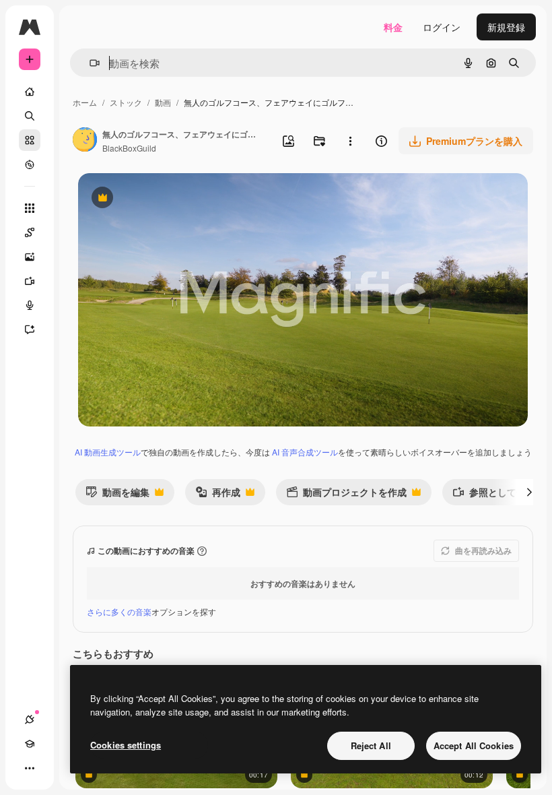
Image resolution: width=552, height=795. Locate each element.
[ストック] (29, 140)
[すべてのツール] (29, 208)
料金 (393, 27)
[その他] (29, 768)
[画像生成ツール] (29, 256)
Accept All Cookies (474, 745)
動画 (163, 102)
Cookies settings (125, 744)
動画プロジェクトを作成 (346, 495)
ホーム (85, 102)
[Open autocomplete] (89, 63)
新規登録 (506, 27)
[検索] (29, 116)
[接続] (29, 719)
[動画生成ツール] (29, 281)
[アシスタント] (29, 329)
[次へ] (529, 492)
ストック (126, 102)
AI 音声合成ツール (305, 451)
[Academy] (29, 744)
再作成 (217, 495)
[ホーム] (29, 91)
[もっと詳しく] (29, 164)
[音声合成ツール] (29, 305)
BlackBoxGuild (129, 148)
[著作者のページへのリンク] (85, 140)
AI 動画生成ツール (108, 451)
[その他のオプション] (350, 140)
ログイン (441, 27)
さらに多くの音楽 (119, 611)
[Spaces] (29, 232)
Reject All (371, 745)
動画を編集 (117, 495)
